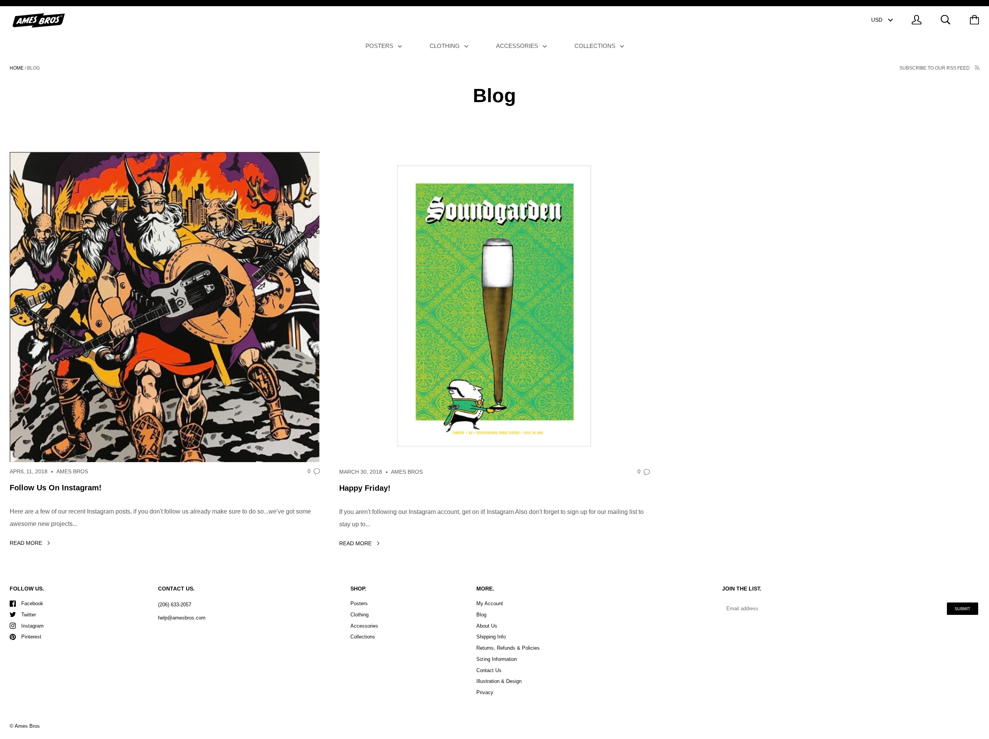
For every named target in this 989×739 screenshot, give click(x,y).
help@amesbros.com (182, 618)
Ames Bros (27, 726)
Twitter (28, 615)
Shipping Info (491, 637)
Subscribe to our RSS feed (935, 68)
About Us (486, 626)
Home (17, 68)
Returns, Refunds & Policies (508, 648)
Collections (595, 46)
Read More (27, 543)
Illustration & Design (499, 681)
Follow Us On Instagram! (56, 487)
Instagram (32, 626)
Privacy (484, 692)
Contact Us (488, 670)
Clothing (445, 46)
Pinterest (31, 637)
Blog (481, 615)
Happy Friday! (365, 488)
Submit (962, 608)
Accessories (518, 46)
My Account (489, 603)
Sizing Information (496, 659)
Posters (380, 46)
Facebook (32, 603)
